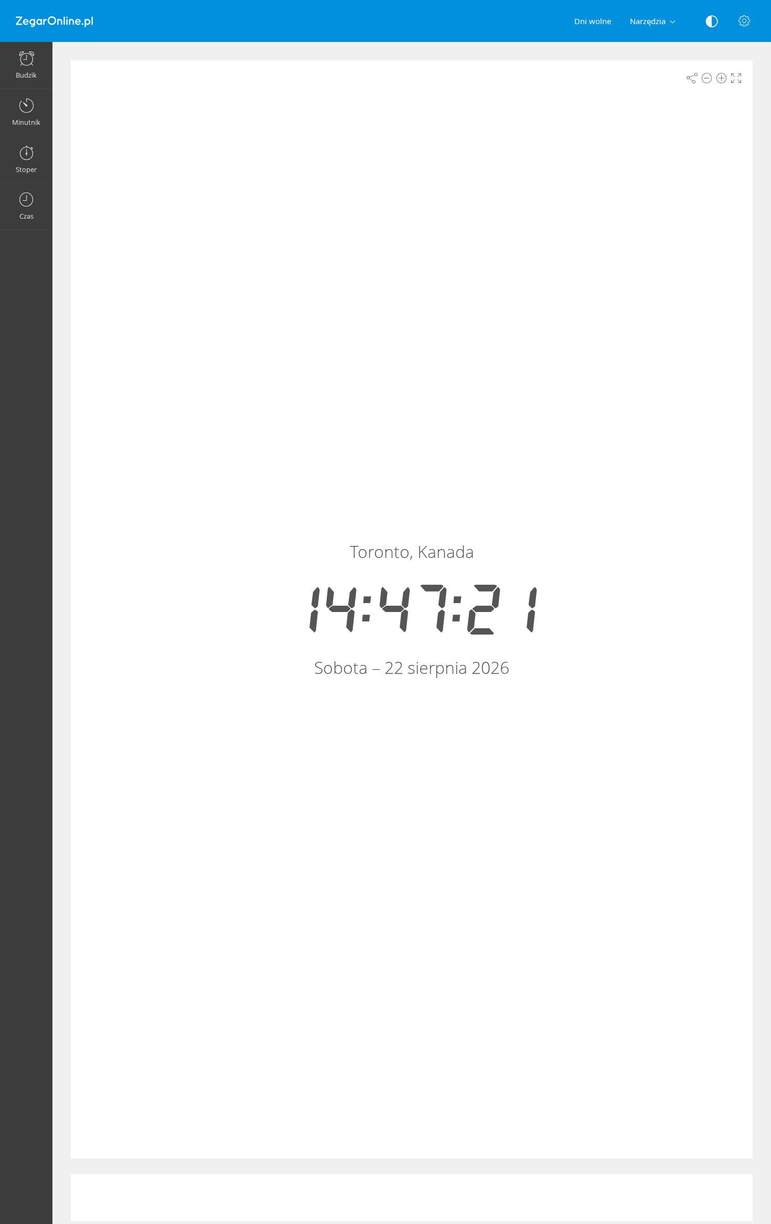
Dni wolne (592, 21)
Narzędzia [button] (648, 21)
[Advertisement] (411, 1197)
